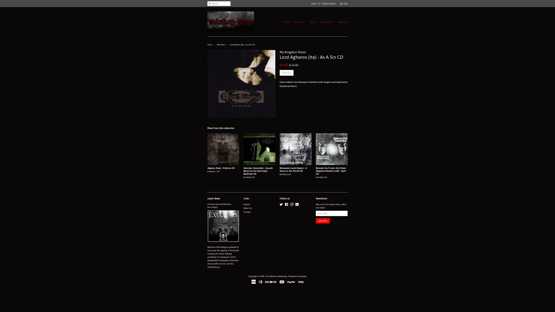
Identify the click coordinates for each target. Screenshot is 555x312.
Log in (314, 3)
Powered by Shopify (297, 276)
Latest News (213, 198)
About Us (343, 22)
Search (247, 204)
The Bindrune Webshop (276, 276)
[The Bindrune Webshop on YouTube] (297, 204)
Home (286, 22)
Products (299, 22)
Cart (346, 3)
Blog (312, 22)
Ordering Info (326, 22)
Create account (329, 3)
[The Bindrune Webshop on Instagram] (291, 204)
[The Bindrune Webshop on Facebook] (286, 204)
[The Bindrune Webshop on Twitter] (281, 204)
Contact (247, 211)
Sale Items (221, 44)
